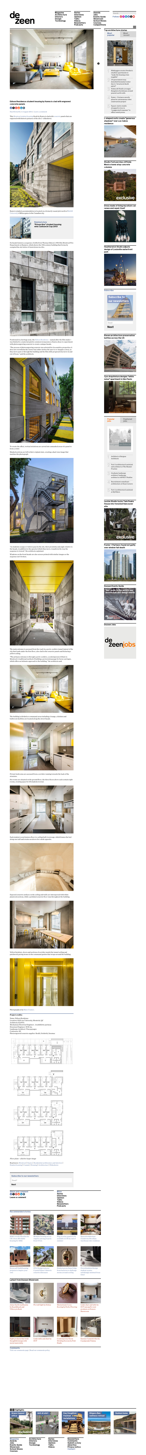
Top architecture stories (115, 30)
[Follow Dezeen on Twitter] (131, 16)
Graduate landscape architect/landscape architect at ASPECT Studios (121, 475)
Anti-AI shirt (42, 1413)
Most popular (110, 34)
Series (77, 13)
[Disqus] (55, 1379)
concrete (57, 116)
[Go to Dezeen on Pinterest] (121, 16)
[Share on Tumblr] (24, 108)
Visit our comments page (19, 1350)
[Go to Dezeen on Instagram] (123, 16)
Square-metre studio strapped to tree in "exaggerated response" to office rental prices (120, 109)
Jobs (95, 15)
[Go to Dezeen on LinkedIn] (126, 16)
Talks (76, 19)
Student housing (16, 1165)
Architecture (61, 15)
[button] (134, 27)
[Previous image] (12, 63)
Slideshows (54, 1165)
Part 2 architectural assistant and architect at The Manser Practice (122, 467)
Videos (77, 21)
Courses (97, 23)
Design (58, 19)
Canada (26, 1165)
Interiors (59, 17)
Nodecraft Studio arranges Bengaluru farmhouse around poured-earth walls (122, 91)
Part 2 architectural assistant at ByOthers (122, 491)
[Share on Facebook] (11, 108)
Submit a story (74, 1443)
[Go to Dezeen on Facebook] (128, 16)
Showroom (98, 19)
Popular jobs (110, 420)
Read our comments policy (40, 1350)
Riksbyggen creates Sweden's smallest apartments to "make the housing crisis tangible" (122, 74)
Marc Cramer (29, 1010)
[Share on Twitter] (13, 108)
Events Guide (99, 17)
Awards (96, 13)
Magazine (59, 13)
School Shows (99, 21)
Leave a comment (40, 112)
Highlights (19, 1410)
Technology (60, 21)
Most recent (126, 34)
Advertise (72, 1445)
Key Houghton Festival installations (69, 1415)
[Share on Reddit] (19, 108)
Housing (34, 1165)
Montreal (17, 116)
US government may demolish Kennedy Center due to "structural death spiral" (121, 83)
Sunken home (121, 1413)
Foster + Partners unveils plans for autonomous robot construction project (121, 99)
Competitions (99, 25)
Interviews (79, 15)
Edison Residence (41, 340)
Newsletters (80, 23)
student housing (27, 116)
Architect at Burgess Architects (118, 457)
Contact (71, 1449)
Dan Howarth (15, 112)
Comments (72, 1441)
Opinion (77, 17)
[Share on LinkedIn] (21, 108)
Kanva (29, 1163)
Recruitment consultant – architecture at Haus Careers (122, 483)
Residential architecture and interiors (48, 1163)
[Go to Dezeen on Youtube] (134, 16)
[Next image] (98, 63)
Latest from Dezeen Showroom (24, 1280)
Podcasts (78, 25)
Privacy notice (74, 1447)
